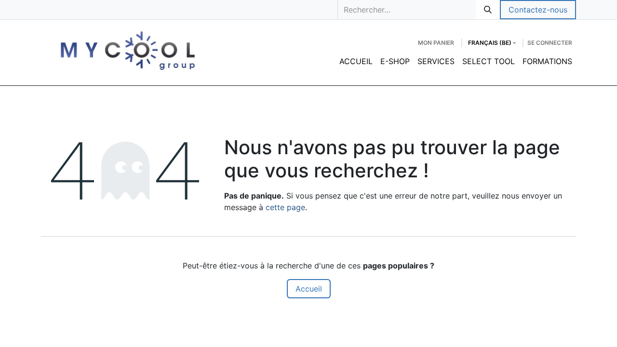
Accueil (308, 289)
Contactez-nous (538, 9)
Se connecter (549, 42)
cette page (285, 207)
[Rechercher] (488, 9)
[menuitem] (355, 61)
